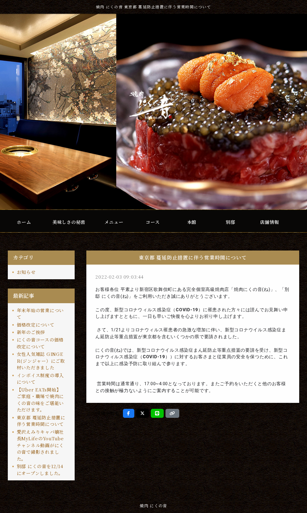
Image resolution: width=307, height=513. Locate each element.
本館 (192, 222)
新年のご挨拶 (31, 332)
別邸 (230, 222)
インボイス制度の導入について (40, 378)
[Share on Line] (157, 413)
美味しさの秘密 (68, 222)
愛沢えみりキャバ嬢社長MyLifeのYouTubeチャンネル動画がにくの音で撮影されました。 (40, 445)
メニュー (113, 222)
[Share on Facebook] (128, 413)
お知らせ (26, 272)
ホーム (24, 222)
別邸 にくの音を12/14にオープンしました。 (40, 469)
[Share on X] (142, 413)
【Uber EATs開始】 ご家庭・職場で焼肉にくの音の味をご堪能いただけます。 (40, 399)
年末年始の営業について (40, 313)
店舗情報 (269, 222)
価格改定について (36, 324)
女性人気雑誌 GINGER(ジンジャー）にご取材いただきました (41, 361)
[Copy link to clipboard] (172, 413)
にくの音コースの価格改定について (40, 343)
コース (152, 222)
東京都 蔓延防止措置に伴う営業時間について (41, 420)
